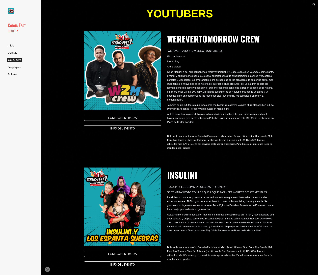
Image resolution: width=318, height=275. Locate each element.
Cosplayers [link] (14, 67)
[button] (314, 5)
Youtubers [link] (14, 60)
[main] (179, 13)
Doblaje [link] (12, 52)
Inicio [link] (11, 45)
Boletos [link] (12, 74)
